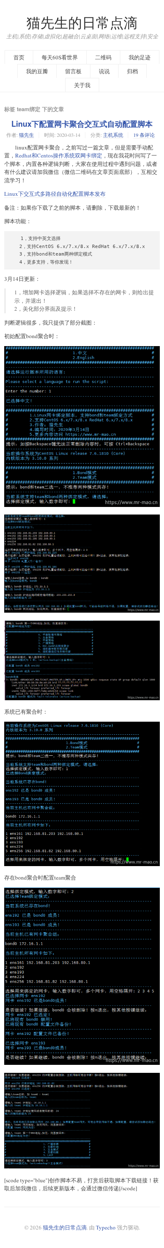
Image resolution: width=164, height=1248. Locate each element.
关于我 (82, 85)
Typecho (106, 1227)
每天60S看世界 (60, 57)
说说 (104, 71)
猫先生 (26, 134)
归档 (132, 71)
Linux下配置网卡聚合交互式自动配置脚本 (82, 123)
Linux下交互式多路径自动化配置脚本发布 (55, 193)
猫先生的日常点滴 (82, 22)
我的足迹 (140, 57)
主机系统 (113, 134)
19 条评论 (144, 134)
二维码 (103, 57)
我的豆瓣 (37, 71)
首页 (18, 57)
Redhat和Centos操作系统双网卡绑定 (58, 155)
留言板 (73, 71)
